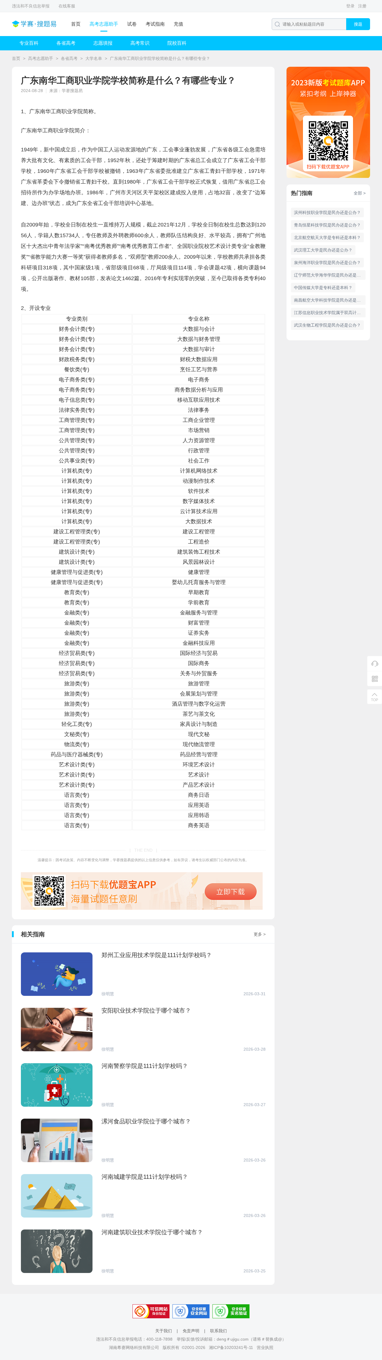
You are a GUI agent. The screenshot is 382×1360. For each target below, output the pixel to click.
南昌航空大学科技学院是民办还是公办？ (330, 300)
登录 (350, 6)
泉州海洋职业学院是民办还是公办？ (327, 262)
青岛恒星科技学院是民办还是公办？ (327, 225)
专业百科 (28, 43)
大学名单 (93, 58)
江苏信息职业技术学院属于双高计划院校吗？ (330, 312)
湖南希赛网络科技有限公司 (134, 1347)
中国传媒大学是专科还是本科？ (323, 287)
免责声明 (191, 1330)
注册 (362, 6)
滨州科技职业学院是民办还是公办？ (327, 212)
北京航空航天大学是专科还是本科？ (327, 237)
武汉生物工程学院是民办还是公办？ (327, 325)
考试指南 (155, 24)
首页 (76, 24)
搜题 (358, 24)
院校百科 (177, 43)
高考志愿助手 (104, 24)
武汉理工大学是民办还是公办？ (323, 250)
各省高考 (66, 43)
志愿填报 (103, 43)
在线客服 (66, 6)
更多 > (260, 934)
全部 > (360, 193)
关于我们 (163, 1330)
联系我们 (218, 1330)
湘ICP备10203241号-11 (231, 1347)
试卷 (132, 24)
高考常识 (140, 43)
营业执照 (265, 1347)
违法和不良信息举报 (31, 6)
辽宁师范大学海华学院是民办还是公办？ (330, 275)
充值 (178, 24)
